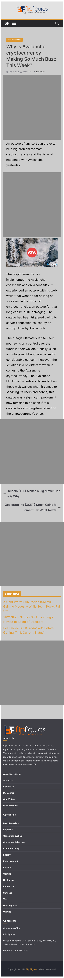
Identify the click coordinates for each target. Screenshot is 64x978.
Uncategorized (10, 905)
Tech (5, 899)
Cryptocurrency (14, 40)
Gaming (7, 873)
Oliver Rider (27, 72)
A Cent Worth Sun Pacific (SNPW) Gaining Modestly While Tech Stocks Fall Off (32, 606)
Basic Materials (11, 823)
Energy (7, 854)
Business (8, 829)
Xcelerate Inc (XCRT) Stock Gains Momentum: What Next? (31, 507)
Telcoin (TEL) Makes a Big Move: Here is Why (33, 493)
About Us (8, 780)
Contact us (8, 786)
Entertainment (10, 861)
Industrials (8, 886)
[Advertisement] (32, 107)
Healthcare (8, 880)
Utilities (7, 911)
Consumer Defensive (14, 842)
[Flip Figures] (6, 23)
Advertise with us (12, 774)
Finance (7, 867)
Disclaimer (8, 793)
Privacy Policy (10, 805)
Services (7, 893)
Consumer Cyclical (12, 836)
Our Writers (9, 799)
